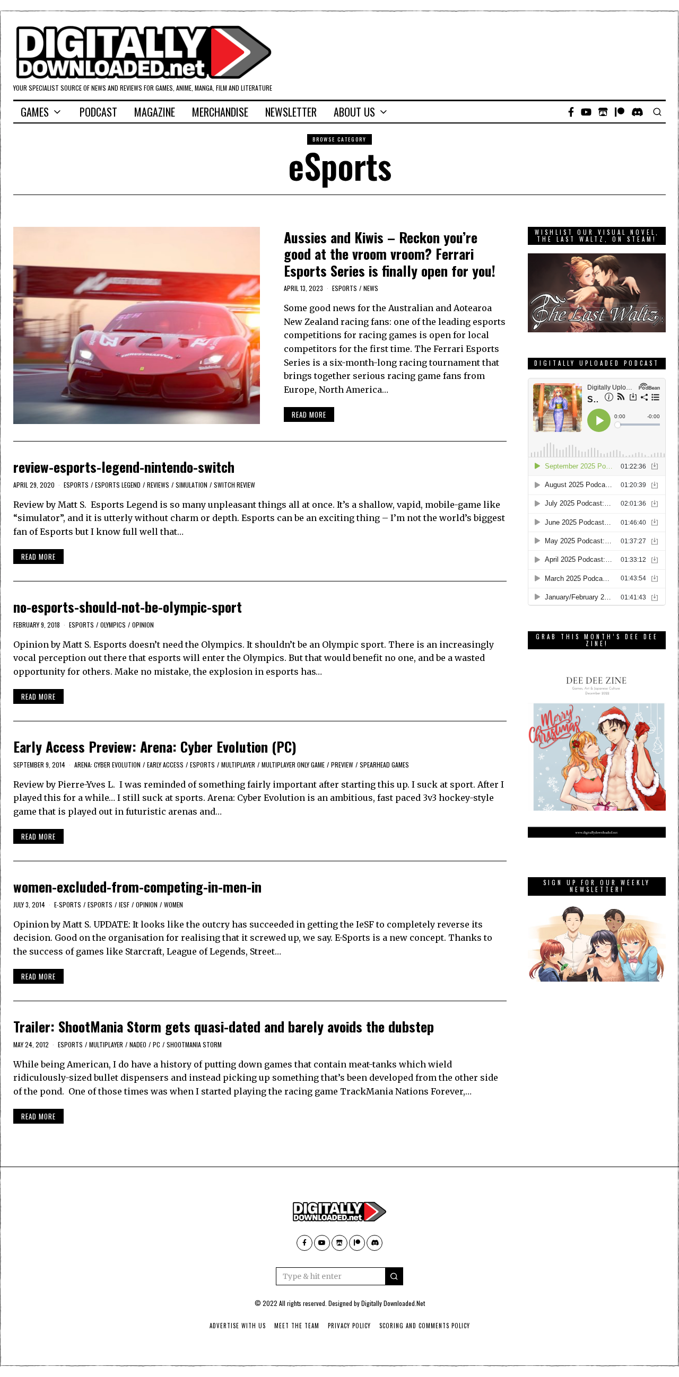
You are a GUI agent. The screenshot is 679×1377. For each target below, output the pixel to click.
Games (35, 112)
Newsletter (291, 112)
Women (173, 904)
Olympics (113, 624)
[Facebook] (571, 111)
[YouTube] (586, 111)
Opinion (143, 624)
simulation (191, 484)
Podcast (98, 112)
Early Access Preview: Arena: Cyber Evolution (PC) (155, 746)
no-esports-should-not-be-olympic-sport (127, 606)
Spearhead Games (384, 764)
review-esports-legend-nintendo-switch (123, 466)
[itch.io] (603, 111)
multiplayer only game (293, 764)
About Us (354, 112)
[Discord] (637, 111)
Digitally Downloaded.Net (393, 1303)
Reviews (158, 484)
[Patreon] (619, 111)
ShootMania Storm (194, 1044)
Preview (342, 764)
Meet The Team (296, 1325)
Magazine (154, 112)
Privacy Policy (349, 1325)
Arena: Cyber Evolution (107, 764)
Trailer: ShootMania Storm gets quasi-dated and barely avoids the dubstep (223, 1026)
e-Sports (67, 904)
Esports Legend (118, 484)
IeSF (124, 904)
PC (156, 1044)
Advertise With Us (238, 1325)
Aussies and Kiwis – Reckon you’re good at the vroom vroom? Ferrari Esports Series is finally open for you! (389, 253)
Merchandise (220, 112)
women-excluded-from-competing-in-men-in (137, 886)
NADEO (137, 1044)
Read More (309, 414)
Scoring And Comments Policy (424, 1325)
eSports (344, 288)
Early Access (165, 764)
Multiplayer (238, 764)
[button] (394, 1276)
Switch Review (234, 484)
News (370, 288)
